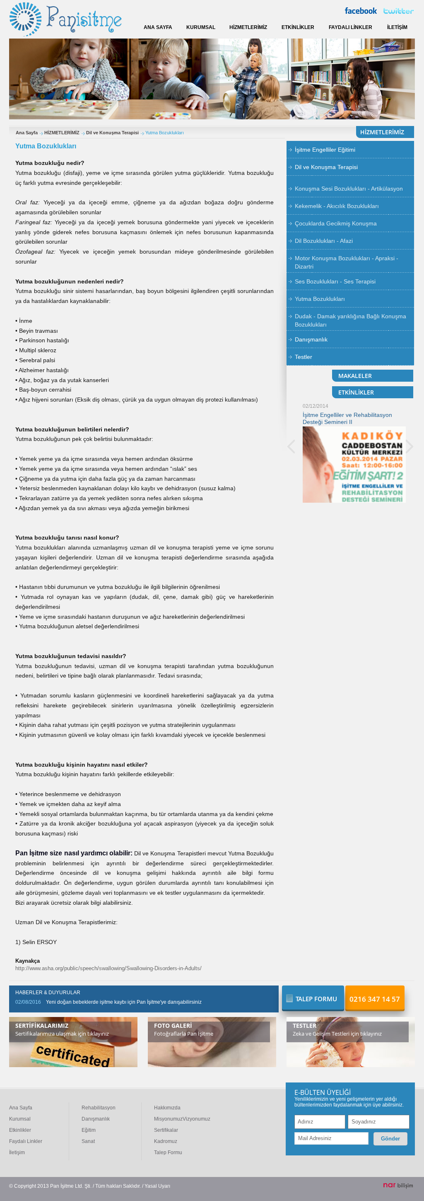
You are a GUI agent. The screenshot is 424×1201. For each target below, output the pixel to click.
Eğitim (89, 1130)
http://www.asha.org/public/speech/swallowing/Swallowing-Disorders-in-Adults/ (108, 968)
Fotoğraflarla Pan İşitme (183, 1033)
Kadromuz (165, 1141)
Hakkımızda (167, 1108)
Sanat (88, 1141)
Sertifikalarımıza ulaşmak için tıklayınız (62, 1033)
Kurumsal (20, 1119)
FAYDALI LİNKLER (350, 27)
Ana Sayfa (27, 132)
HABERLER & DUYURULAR (47, 992)
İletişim (17, 1152)
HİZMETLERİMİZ (248, 27)
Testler (303, 357)
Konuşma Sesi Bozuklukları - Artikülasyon (349, 188)
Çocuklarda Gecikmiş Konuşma (336, 223)
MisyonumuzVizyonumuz (182, 1119)
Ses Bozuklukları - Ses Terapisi (335, 281)
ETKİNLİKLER (298, 27)
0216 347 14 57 (374, 999)
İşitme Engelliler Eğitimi (325, 149)
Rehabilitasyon (99, 1108)
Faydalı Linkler (25, 1141)
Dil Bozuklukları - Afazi (324, 240)
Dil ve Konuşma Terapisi (112, 132)
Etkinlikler (20, 1130)
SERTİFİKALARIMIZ (41, 1025)
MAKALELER (355, 376)
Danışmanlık (311, 339)
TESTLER (304, 1025)
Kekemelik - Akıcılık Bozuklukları (337, 206)
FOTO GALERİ (173, 1025)
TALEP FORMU (316, 999)
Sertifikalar (166, 1130)
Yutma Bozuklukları (320, 298)
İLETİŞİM (397, 27)
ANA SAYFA (158, 27)
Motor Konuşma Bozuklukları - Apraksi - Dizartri (346, 262)
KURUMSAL (200, 27)
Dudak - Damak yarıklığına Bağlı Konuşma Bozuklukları (350, 320)
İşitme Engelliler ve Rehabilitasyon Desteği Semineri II (340, 418)
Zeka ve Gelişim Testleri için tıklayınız (337, 1033)
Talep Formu (168, 1152)
